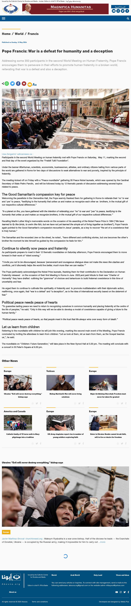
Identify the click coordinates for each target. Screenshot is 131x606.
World (19, 33)
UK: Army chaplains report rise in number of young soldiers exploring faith (66, 436)
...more (101, 542)
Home (6, 33)
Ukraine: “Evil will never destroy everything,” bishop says (23, 395)
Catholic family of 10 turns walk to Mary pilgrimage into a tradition (22, 436)
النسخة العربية (120, 6)
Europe (6, 532)
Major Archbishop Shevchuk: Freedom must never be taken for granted (108, 395)
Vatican (7, 567)
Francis (33, 33)
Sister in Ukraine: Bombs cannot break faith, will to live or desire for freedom (108, 436)
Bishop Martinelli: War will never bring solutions (65, 395)
